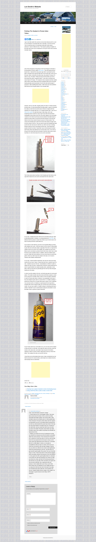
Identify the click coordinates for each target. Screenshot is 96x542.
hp (61, 96)
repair (25, 394)
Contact (40, 22)
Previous (52, 26)
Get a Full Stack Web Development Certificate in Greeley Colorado (65, 121)
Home (26, 22)
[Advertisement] (40, 96)
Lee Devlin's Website (32, 7)
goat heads (41, 70)
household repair (37, 393)
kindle (62, 98)
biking (54, 393)
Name (28, 509)
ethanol (62, 90)
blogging (62, 84)
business (62, 85)
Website (28, 520)
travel (62, 108)
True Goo (51, 238)
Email (28, 514)
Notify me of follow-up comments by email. (33, 523)
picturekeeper (63, 104)
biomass (62, 83)
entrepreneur (63, 89)
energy (62, 86)
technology (47, 393)
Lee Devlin (35, 35)
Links (36, 22)
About (29, 22)
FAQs (33, 22)
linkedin (62, 99)
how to (41, 393)
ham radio (63, 91)
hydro (62, 97)
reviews (44, 393)
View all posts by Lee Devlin (35, 398)
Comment (28, 493)
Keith (62, 129)
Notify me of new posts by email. (32, 525)
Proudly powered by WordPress (48, 537)
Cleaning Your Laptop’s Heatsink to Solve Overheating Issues (41, 389)
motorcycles (63, 102)
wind (62, 110)
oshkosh (62, 103)
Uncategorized (63, 109)
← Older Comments (27, 406)
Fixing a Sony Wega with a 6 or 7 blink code (66, 137)
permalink (37, 394)
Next (56, 26)
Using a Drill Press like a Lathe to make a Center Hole (39, 390)
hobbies (33, 393)
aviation (62, 82)
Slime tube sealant (28, 112)
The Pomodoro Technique (65, 119)
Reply (30, 476)
